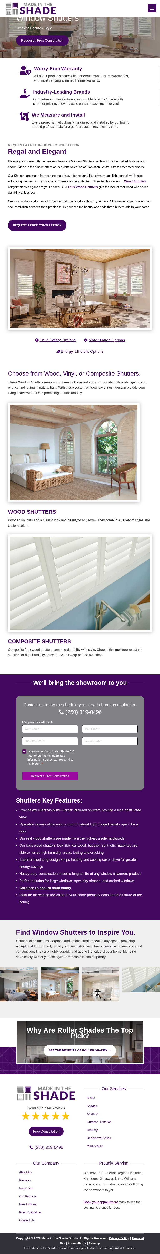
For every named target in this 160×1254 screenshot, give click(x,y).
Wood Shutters (135, 181)
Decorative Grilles (99, 1138)
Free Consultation (46, 1131)
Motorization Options (107, 340)
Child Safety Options (58, 340)
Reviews (25, 1180)
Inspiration (26, 1188)
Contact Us (27, 1220)
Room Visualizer (30, 1212)
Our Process (28, 1196)
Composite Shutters (39, 641)
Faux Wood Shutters (83, 187)
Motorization (95, 1146)
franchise (129, 1248)
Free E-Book (27, 1204)
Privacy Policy (119, 1238)
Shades (92, 1106)
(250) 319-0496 (83, 712)
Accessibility (77, 1243)
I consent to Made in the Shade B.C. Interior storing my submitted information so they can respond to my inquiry (51, 757)
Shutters (92, 1113)
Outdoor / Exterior (99, 1122)
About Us (25, 1172)
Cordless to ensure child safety (45, 888)
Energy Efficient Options (82, 352)
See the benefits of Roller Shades (78, 1050)
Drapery (92, 1130)
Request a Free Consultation (42, 40)
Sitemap (94, 1243)
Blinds (91, 1097)
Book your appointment (101, 1202)
